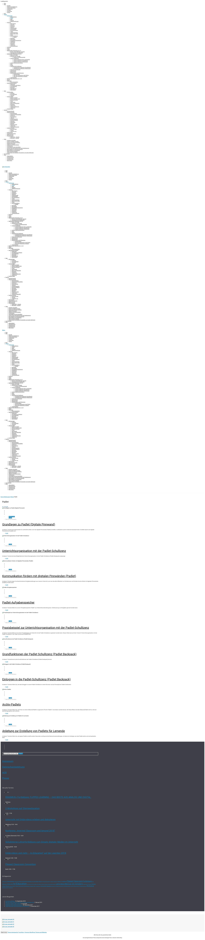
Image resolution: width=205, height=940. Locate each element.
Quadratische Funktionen (15, 66)
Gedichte (12, 27)
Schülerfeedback (26, 886)
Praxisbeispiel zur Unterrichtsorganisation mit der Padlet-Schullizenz (45, 627)
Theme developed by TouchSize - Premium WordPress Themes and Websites (27, 932)
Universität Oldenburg (46, 886)
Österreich (11, 887)
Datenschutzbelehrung (12, 6)
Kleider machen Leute (15, 98)
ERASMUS (59, 881)
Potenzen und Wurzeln (15, 69)
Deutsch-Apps (10, 96)
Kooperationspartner (52, 884)
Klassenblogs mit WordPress (13, 150)
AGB (4, 772)
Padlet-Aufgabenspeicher (18, 602)
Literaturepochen (14, 32)
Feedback (64, 881)
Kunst (8, 48)
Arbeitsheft (17, 881)
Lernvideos (60, 884)
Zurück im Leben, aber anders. (13, 903)
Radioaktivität (13, 88)
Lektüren (12, 118)
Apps (11, 19)
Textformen (12, 105)
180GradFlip (4, 881)
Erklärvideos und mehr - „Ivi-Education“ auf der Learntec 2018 (35, 853)
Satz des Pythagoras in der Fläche (21, 75)
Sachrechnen (13, 70)
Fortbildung (87, 881)
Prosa (11, 34)
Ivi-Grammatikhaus (10, 901)
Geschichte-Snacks (11, 133)
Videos (5, 14)
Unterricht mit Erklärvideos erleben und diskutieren (30, 819)
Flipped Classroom (11, 143)
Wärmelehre (13, 89)
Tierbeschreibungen (14, 106)
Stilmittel (12, 123)
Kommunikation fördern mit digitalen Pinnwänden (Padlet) (39, 576)
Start (5, 3)
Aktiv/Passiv (13, 23)
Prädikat (17, 886)
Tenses (12, 130)
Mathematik (85, 884)
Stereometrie (13, 71)
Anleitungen (9, 15)
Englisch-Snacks (10, 128)
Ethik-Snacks (10, 132)
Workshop (90, 886)
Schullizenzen (10, 159)
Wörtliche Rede (13, 124)
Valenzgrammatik (59, 886)
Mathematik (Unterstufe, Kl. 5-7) (14, 50)
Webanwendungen (14, 21)
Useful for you (13, 131)
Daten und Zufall (14, 55)
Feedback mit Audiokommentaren (14, 905)
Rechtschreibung (14, 36)
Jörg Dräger (34, 884)
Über (5, 4)
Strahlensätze (16, 74)
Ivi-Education (10, 146)
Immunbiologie (13, 86)
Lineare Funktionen (14, 58)
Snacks (5, 110)
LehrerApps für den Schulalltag (14, 147)
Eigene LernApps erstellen (13, 141)
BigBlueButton (13, 16)
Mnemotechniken (14, 82)
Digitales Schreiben (11, 140)
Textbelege (12, 41)
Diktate (15, 37)
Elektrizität (12, 84)
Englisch (9, 47)
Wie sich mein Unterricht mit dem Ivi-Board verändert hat (19, 902)
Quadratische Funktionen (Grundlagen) (22, 67)
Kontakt (8, 5)
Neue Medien (12, 886)
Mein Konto (9, 160)
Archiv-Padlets (11, 704)
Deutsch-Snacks (10, 112)
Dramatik (12, 24)
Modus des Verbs (14, 33)
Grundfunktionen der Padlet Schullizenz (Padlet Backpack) (39, 654)
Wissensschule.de (82, 886)
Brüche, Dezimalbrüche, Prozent (17, 51)
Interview (10, 884)
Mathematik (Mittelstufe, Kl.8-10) (14, 54)
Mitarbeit (89, 884)
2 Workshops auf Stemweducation (22, 808)
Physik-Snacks (10, 135)
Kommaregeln (13, 116)
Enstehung (55, 881)
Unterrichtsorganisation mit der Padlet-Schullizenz (34, 551)
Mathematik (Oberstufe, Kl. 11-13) (14, 78)
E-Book (51, 881)
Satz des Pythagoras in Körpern (20, 76)
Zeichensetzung (14, 46)
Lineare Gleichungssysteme (16, 63)
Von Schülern (7, 153)
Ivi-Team (9, 10)
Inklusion (4, 884)
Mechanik (12, 87)
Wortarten (12, 43)
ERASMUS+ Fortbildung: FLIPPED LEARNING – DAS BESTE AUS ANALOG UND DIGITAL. (48, 797)
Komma (42, 884)
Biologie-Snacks (10, 111)
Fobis (5, 139)
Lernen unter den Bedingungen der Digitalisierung (18, 148)
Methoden (9, 80)
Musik (8, 79)
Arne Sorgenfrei (23, 881)
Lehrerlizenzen (10, 157)
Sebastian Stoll (33, 886)
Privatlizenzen (10, 158)
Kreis (11, 64)
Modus (8, 886)
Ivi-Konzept (9, 11)
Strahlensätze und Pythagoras (17, 73)
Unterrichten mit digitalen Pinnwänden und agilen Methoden (20, 152)
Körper (11, 65)
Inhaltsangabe (13, 28)
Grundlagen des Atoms (15, 85)
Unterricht (54, 886)
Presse (8, 12)
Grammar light (13, 129)
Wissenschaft (76, 886)
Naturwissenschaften (12, 83)
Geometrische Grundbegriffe (16, 52)
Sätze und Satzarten (14, 103)
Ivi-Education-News (11, 7)
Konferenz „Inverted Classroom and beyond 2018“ (30, 830)
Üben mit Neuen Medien (12, 151)
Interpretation (13, 29)
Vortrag (72, 886)
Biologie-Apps (10, 92)
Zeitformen (12, 45)
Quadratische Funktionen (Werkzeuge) (22, 68)
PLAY (6, 533)
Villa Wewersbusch (67, 886)
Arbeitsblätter (10, 156)
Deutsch (9, 22)
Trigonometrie (13, 77)
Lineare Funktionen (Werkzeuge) (20, 61)
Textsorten (12, 42)
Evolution (12, 93)
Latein (8, 49)
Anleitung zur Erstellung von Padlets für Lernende (33, 731)
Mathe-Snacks (10, 134)
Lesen (11, 31)
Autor (40, 881)
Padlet (11, 18)
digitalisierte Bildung (46, 881)
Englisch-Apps (10, 109)
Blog (5, 13)
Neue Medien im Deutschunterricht (15, 149)
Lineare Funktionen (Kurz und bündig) (21, 59)
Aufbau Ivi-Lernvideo (33, 881)
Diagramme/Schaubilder (15, 114)
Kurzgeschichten (14, 30)
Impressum (7, 761)
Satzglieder (12, 39)
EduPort (12, 20)
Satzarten (12, 38)
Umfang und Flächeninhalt (19, 57)
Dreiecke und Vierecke (15, 56)
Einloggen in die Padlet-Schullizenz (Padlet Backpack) (36, 679)
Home (2, 497)
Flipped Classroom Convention (20, 864)
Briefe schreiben (14, 97)
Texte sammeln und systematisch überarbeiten (17, 906)
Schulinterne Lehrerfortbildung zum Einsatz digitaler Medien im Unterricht (41, 842)
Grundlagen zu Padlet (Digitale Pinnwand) (28, 524)
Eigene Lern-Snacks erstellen (13, 142)
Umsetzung (38, 886)
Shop (5, 155)
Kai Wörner (39, 884)
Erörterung (12, 25)
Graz (93, 881)
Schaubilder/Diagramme (15, 40)
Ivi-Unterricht (29, 884)
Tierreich (12, 95)
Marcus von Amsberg (10, 519)
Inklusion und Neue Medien (13, 144)
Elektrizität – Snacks (14, 137)
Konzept (46, 884)
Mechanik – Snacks (14, 138)
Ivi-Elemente (9, 9)
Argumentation (13, 113)
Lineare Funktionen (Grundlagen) (20, 60)
